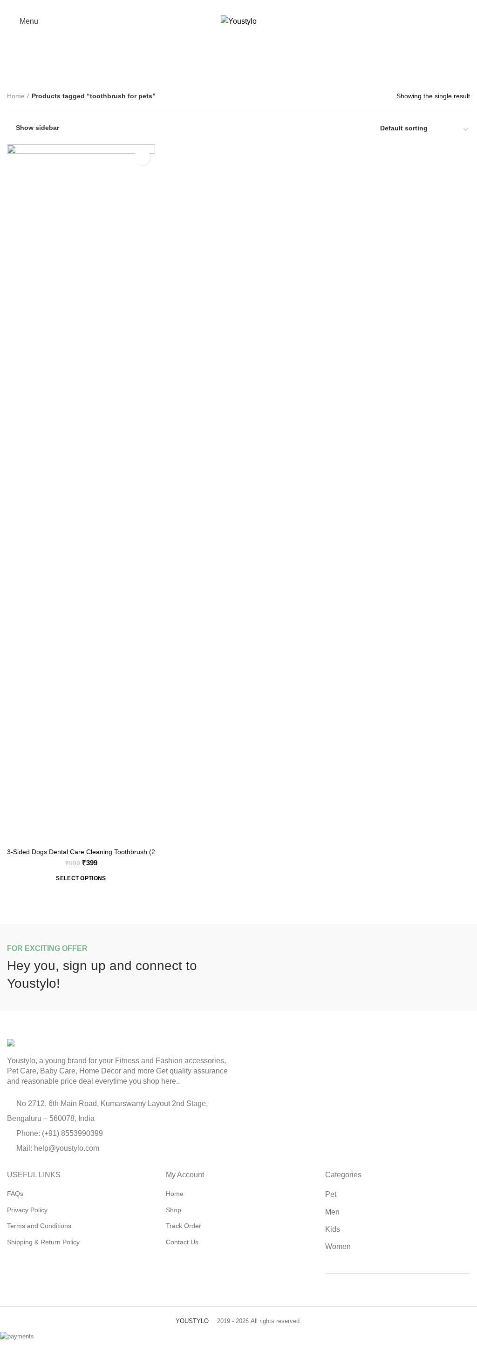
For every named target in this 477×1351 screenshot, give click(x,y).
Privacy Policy (27, 1210)
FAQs (15, 1193)
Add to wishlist (142, 157)
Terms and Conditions (39, 1225)
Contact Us (182, 1242)
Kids (332, 1229)
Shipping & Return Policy (43, 1242)
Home (16, 96)
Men (332, 1212)
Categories (243, 66)
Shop (173, 1210)
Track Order (183, 1225)
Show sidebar (37, 127)
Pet (330, 1194)
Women (338, 1246)
